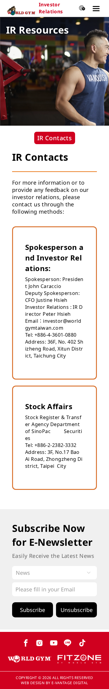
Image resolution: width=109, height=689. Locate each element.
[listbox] (54, 572)
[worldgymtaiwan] (29, 659)
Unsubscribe (77, 609)
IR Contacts (54, 138)
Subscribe (32, 609)
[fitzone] (79, 660)
